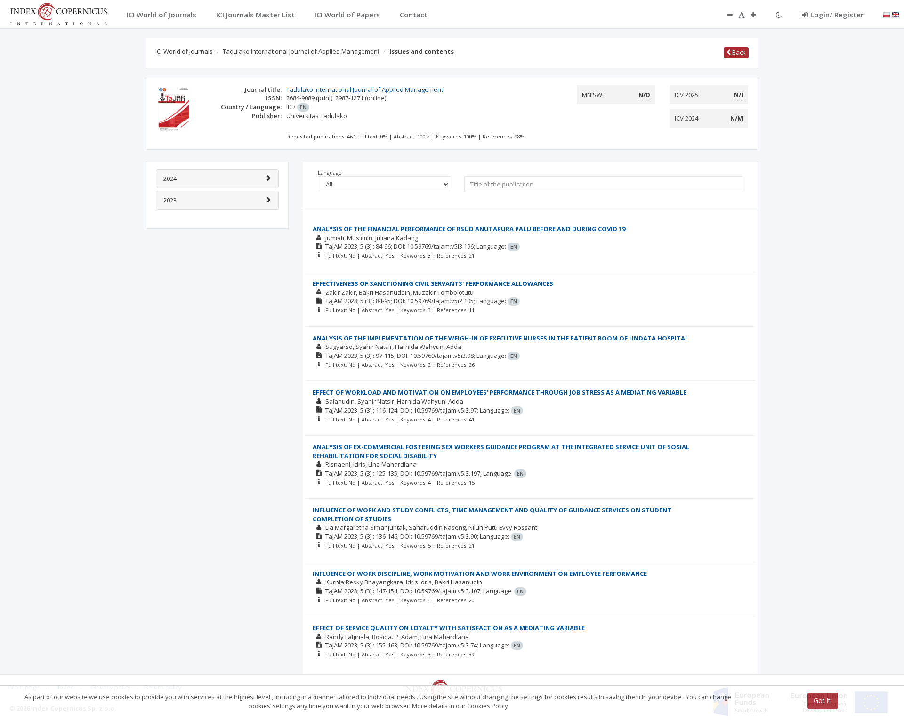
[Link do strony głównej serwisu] (58, 13)
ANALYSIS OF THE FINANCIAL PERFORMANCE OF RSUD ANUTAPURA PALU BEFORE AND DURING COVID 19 (469, 229)
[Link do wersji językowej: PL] (886, 14)
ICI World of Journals (184, 51)
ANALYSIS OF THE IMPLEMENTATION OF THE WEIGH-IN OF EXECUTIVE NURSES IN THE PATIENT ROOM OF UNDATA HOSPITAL (500, 338)
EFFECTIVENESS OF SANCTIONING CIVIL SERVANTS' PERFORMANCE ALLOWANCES (433, 283)
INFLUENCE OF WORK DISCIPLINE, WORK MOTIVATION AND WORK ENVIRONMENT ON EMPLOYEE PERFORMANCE (480, 573)
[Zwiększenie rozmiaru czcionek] (758, 14)
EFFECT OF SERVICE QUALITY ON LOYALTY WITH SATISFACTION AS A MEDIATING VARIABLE (449, 627)
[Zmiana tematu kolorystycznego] (779, 14)
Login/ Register (837, 14)
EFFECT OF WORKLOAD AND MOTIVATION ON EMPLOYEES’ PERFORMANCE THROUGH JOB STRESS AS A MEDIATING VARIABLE (499, 392)
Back (738, 52)
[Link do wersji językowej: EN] (895, 14)
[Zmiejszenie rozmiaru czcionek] (725, 14)
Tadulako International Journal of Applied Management (301, 51)
